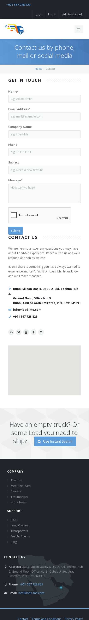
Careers (16, 491)
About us (17, 480)
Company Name (20, 127)
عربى (38, 14)
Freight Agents (20, 536)
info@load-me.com (27, 310)
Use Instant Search (57, 441)
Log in (52, 14)
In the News (19, 502)
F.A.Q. (14, 520)
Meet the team (21, 486)
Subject (13, 162)
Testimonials (19, 497)
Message (14, 180)
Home (38, 69)
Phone (12, 145)
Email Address (18, 109)
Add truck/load (72, 14)
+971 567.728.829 (18, 5)
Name (12, 91)
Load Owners (20, 525)
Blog (14, 542)
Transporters (19, 531)
